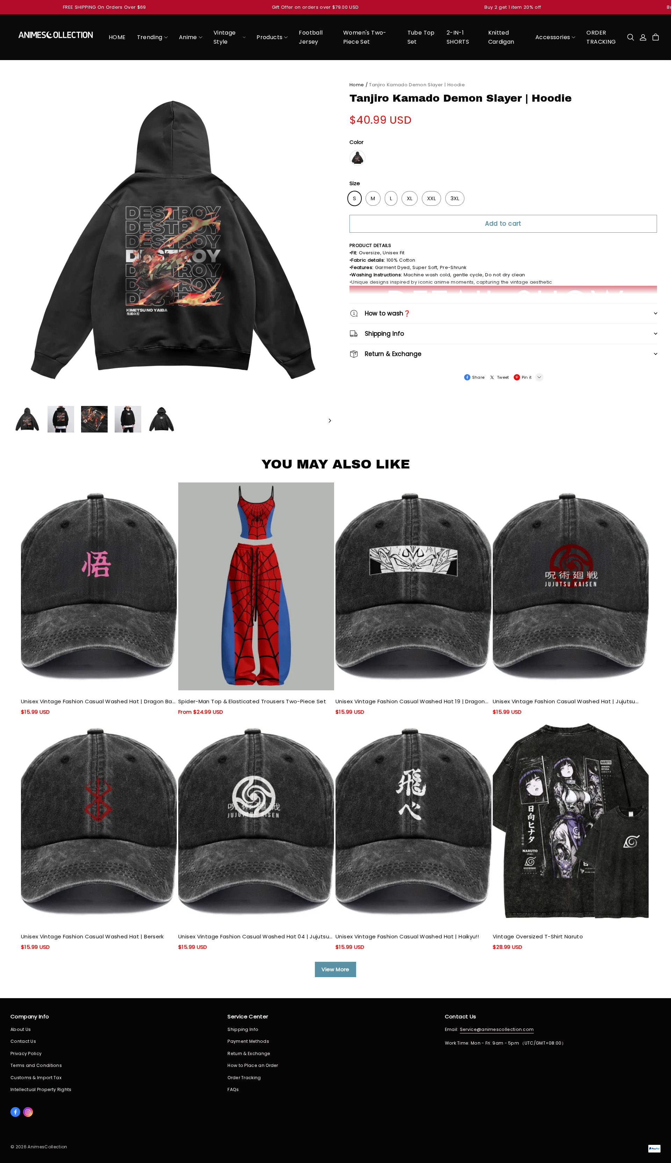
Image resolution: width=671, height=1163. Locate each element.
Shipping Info (243, 1029)
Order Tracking (244, 1078)
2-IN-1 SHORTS (458, 37)
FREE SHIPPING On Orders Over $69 (104, 7)
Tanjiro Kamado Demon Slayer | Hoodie (417, 84)
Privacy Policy (26, 1053)
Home (356, 84)
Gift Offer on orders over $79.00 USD (315, 7)
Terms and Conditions (36, 1065)
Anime (188, 37)
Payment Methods (248, 1041)
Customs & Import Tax (36, 1078)
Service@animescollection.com (497, 1029)
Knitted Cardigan (501, 37)
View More (335, 969)
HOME (117, 37)
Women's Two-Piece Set (365, 37)
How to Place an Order (253, 1065)
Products (269, 37)
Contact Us (23, 1041)
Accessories (552, 37)
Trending (150, 37)
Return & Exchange (249, 1053)
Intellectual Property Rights (41, 1089)
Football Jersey (311, 37)
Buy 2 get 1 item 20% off (512, 7)
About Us (20, 1029)
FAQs (233, 1089)
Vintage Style (225, 37)
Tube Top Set (421, 37)
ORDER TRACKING (601, 37)
